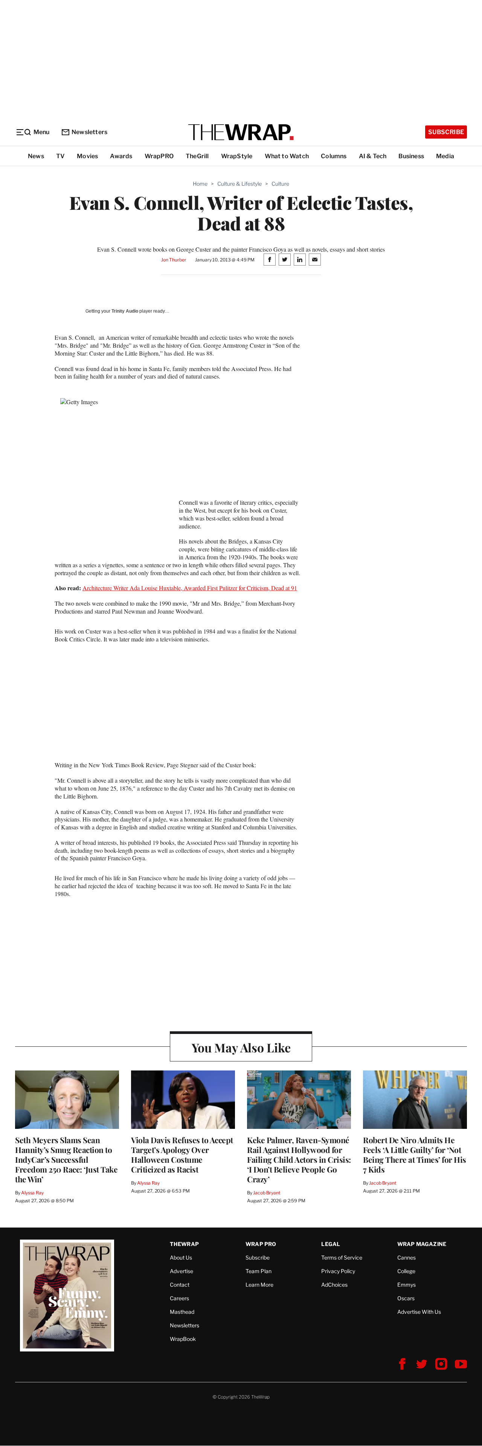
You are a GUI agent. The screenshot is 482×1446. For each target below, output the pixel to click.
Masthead (182, 1312)
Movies (87, 156)
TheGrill (197, 156)
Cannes (406, 1257)
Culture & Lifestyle (239, 183)
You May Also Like (241, 1047)
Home (200, 183)
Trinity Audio (124, 311)
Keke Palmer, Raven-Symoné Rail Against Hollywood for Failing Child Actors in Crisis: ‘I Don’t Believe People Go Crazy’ (299, 1159)
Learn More (259, 1284)
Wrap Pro (261, 1244)
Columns (333, 156)
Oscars (406, 1298)
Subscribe (446, 132)
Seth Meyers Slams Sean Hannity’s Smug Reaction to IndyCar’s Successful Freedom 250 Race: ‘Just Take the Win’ (66, 1159)
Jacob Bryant (266, 1193)
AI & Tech (373, 156)
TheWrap (184, 1244)
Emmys (406, 1284)
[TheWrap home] (241, 132)
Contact (179, 1284)
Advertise (181, 1271)
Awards (121, 156)
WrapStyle (237, 156)
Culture (280, 183)
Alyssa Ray (32, 1193)
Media (445, 156)
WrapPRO (159, 156)
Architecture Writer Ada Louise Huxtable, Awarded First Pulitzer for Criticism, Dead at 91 (189, 588)
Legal (330, 1244)
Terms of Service (341, 1257)
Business (411, 156)
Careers (179, 1298)
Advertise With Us (419, 1312)
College (406, 1271)
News (36, 156)
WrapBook (183, 1339)
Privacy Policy (338, 1271)
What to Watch (287, 156)
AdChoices (334, 1284)
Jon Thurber (173, 260)
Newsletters (89, 132)
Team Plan (259, 1271)
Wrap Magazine (422, 1244)
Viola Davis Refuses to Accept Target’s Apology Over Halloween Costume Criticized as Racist (182, 1154)
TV (60, 156)
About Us (181, 1257)
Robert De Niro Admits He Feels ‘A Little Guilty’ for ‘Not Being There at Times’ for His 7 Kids (414, 1154)
